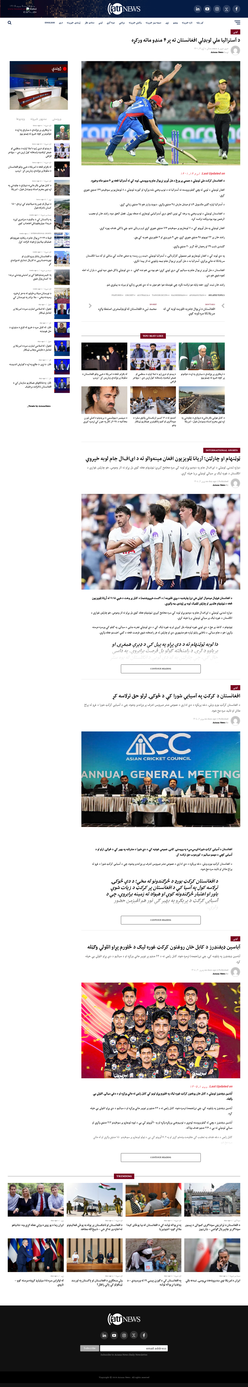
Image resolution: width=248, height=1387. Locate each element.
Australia (142, 295)
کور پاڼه (199, 23)
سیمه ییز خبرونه (153, 23)
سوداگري (111, 23)
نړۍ (167, 23)
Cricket (129, 295)
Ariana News (217, 52)
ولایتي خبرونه (135, 23)
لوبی (100, 23)
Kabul (33, 9)
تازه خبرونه (187, 23)
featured (117, 295)
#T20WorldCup (160, 295)
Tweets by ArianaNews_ (39, 406)
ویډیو (175, 23)
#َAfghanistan (197, 295)
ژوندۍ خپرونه (74, 23)
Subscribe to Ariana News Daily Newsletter (124, 1354)
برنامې (122, 23)
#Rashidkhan (178, 295)
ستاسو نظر (89, 23)
